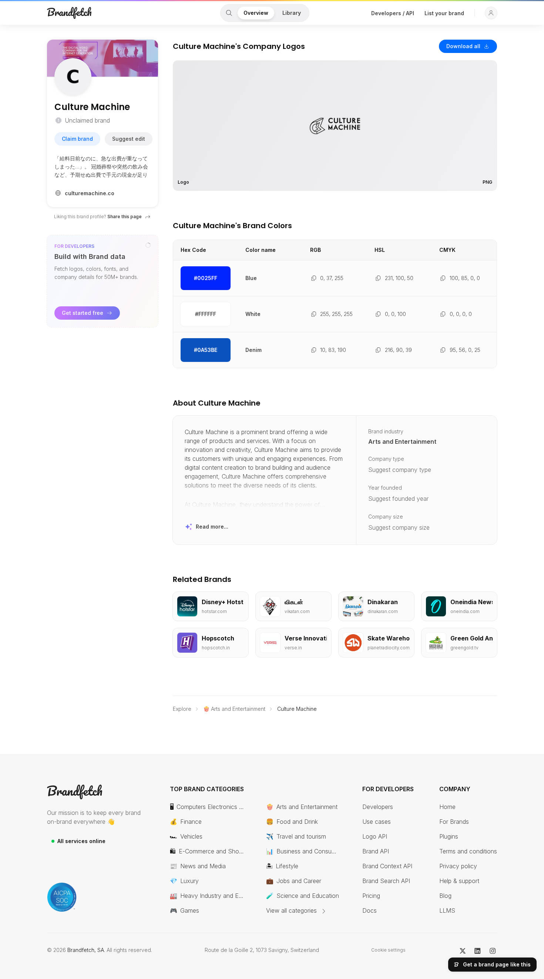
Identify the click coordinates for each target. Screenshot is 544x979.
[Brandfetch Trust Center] (62, 897)
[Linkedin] (477, 950)
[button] (491, 13)
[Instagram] (492, 950)
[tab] (229, 13)
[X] (462, 950)
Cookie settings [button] (388, 950)
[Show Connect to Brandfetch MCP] (148, 245)
